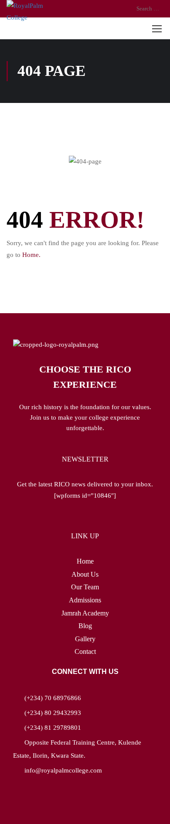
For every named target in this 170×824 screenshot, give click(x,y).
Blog (85, 625)
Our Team (85, 587)
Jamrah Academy (85, 613)
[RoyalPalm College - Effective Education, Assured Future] (32, 12)
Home (85, 561)
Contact (85, 651)
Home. (31, 254)
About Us (85, 574)
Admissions (85, 600)
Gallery (85, 639)
